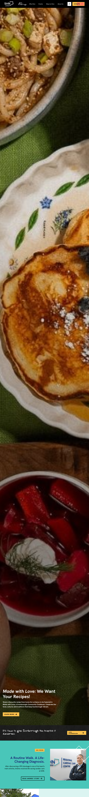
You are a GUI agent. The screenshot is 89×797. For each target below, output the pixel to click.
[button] (32, 4)
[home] (9, 4)
